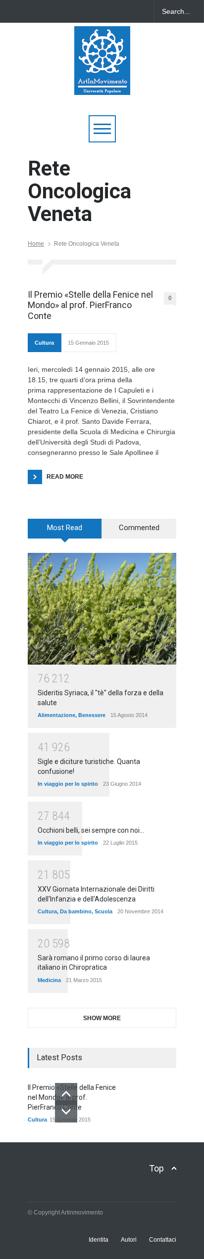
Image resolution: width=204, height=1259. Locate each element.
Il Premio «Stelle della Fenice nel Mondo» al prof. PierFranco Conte (90, 305)
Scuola (103, 911)
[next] (66, 1111)
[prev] (66, 1094)
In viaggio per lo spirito (68, 784)
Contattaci (162, 1239)
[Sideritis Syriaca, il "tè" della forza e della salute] (102, 608)
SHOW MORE (102, 1018)
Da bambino (76, 911)
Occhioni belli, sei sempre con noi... (91, 830)
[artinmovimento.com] (102, 83)
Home (36, 243)
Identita (98, 1239)
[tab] (65, 532)
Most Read (64, 527)
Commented (139, 527)
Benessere (91, 715)
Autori (129, 1239)
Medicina (49, 980)
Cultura (44, 343)
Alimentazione (56, 715)
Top (156, 1168)
